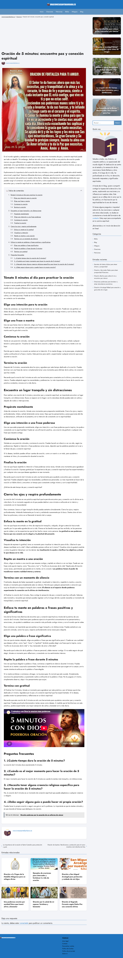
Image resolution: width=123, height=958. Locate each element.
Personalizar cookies (68, 946)
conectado (24, 923)
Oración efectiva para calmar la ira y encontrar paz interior (105, 277)
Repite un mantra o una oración (24, 236)
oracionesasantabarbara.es (13, 63)
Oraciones (49, 12)
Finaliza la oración (20, 223)
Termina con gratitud (20, 251)
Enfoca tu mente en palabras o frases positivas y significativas (30, 242)
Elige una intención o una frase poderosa (27, 217)
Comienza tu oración (20, 204)
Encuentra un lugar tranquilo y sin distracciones (26, 211)
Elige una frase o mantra (22, 201)
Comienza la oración (21, 220)
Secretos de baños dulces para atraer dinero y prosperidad (105, 265)
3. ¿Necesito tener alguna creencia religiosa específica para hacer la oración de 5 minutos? (44, 264)
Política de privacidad (68, 951)
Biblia (67, 12)
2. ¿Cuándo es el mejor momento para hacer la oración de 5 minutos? (37, 261)
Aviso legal (65, 941)
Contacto (64, 944)
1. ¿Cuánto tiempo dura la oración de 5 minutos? (30, 258)
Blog (81, 12)
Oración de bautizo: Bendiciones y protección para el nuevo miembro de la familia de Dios (66, 846)
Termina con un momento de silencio (26, 239)
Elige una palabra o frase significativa (26, 245)
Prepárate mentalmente (21, 214)
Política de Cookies (67, 949)
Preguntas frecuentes (17, 255)
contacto (96, 218)
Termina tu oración (20, 207)
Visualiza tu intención (21, 233)
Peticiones (59, 12)
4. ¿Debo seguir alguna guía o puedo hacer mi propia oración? (35, 267)
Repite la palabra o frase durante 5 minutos (28, 248)
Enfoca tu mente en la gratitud (24, 230)
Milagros (74, 12)
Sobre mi (65, 954)
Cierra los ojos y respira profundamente (23, 226)
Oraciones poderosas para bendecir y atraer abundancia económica (106, 283)
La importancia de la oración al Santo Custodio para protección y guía (22, 846)
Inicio (41, 12)
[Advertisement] (44, 31)
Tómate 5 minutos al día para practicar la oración (26, 195)
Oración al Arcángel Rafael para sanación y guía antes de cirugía (107, 288)
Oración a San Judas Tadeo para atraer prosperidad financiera (106, 271)
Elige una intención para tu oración (25, 198)
